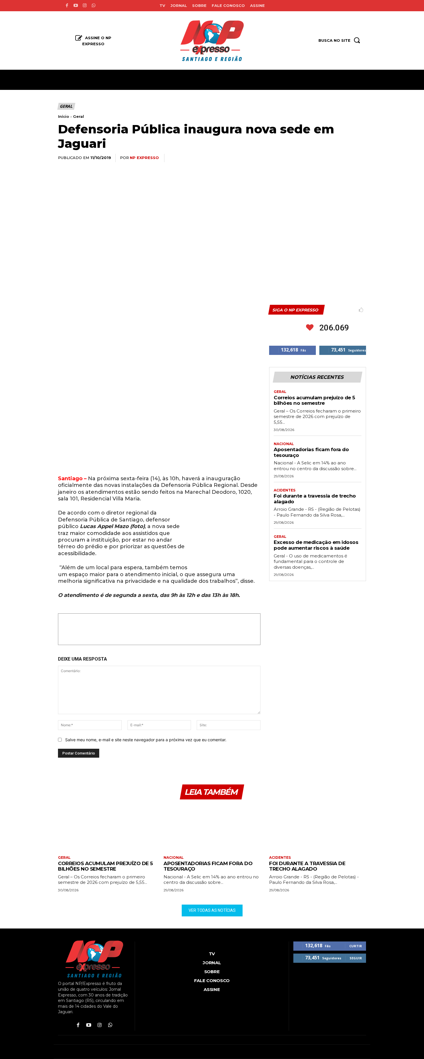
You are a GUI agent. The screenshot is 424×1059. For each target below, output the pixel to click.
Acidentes (284, 490)
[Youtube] (76, 6)
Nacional (284, 444)
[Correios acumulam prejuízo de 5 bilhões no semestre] (106, 828)
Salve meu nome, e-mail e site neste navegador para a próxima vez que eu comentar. (145, 739)
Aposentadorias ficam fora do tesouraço (208, 866)
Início (63, 116)
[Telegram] (346, 158)
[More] (360, 158)
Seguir (356, 958)
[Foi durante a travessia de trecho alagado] (317, 828)
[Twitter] (306, 158)
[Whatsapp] (94, 6)
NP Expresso (144, 157)
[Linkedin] (333, 158)
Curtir (355, 946)
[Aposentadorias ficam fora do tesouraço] (212, 828)
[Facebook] (67, 6)
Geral (66, 106)
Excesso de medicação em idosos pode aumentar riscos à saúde (316, 545)
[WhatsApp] (320, 158)
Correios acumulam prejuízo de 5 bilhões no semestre (314, 400)
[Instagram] (85, 6)
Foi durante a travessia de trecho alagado (307, 866)
